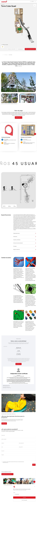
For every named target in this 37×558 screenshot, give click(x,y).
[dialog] (18, 279)
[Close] (34, 486)
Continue (24, 497)
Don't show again (24, 500)
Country (14, 492)
